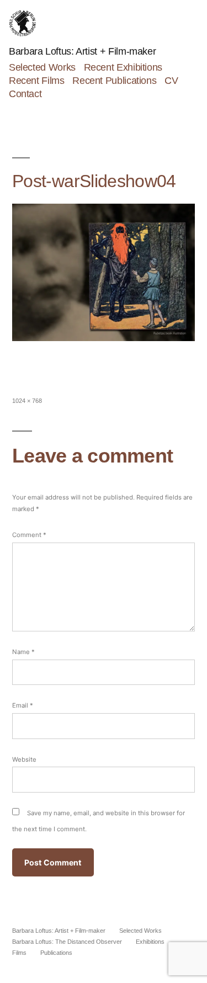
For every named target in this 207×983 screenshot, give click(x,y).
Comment (29, 535)
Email (22, 705)
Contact (25, 93)
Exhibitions (150, 941)
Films (19, 952)
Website (24, 759)
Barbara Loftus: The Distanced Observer (67, 941)
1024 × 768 (27, 400)
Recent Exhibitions (123, 67)
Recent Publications (114, 80)
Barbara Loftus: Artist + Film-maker (82, 51)
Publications (56, 952)
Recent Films (37, 80)
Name (23, 652)
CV (171, 80)
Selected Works (42, 67)
